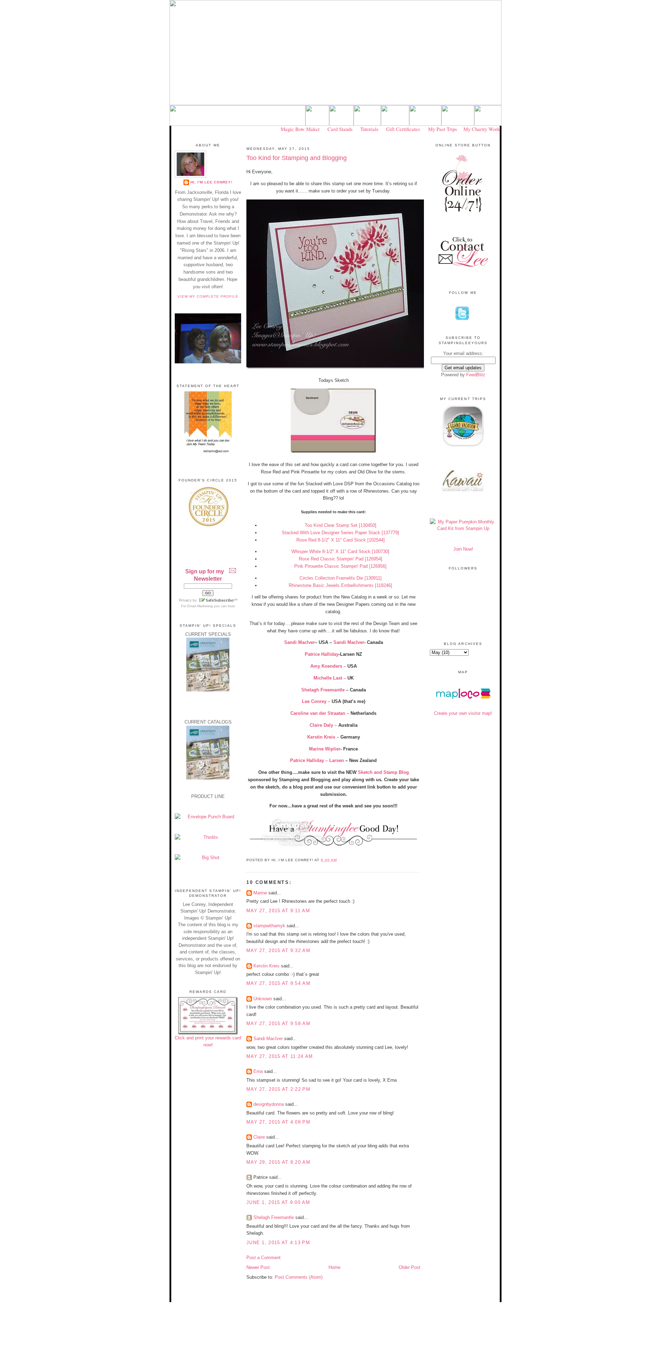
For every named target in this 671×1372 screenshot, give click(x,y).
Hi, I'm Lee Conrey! (211, 182)
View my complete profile (208, 296)
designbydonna (268, 1104)
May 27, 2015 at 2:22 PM (278, 1089)
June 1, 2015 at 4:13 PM (278, 1242)
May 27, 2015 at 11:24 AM (279, 1056)
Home (334, 1267)
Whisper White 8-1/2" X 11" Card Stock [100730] (340, 551)
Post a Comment (263, 1257)
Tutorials (369, 129)
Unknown (262, 998)
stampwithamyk (269, 925)
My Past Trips (442, 129)
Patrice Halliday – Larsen (317, 760)
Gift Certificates (403, 129)
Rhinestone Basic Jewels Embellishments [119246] (340, 585)
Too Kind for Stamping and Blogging (296, 157)
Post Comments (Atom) (299, 1277)
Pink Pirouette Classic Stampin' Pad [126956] (340, 566)
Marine (260, 892)
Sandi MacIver (348, 642)
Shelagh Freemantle (273, 1217)
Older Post (409, 1267)
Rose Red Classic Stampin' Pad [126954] (340, 558)
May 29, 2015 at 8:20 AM (278, 1162)
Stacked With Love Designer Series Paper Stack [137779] (340, 532)
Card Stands (340, 129)
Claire (259, 1137)
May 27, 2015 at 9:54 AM (278, 983)
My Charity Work (481, 129)
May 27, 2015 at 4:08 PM (278, 1122)
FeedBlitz (475, 374)
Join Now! (463, 549)
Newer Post (258, 1267)
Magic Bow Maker (300, 129)
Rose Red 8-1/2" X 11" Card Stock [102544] (340, 540)
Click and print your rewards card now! (208, 1041)
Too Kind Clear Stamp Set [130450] (340, 525)
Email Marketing (200, 606)
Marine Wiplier (324, 749)
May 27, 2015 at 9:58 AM (278, 1023)
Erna (258, 1071)
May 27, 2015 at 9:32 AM (278, 950)
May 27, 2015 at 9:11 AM (278, 910)
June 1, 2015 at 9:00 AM (278, 1202)
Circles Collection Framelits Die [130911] (341, 578)
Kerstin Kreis (266, 965)
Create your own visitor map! (463, 713)
